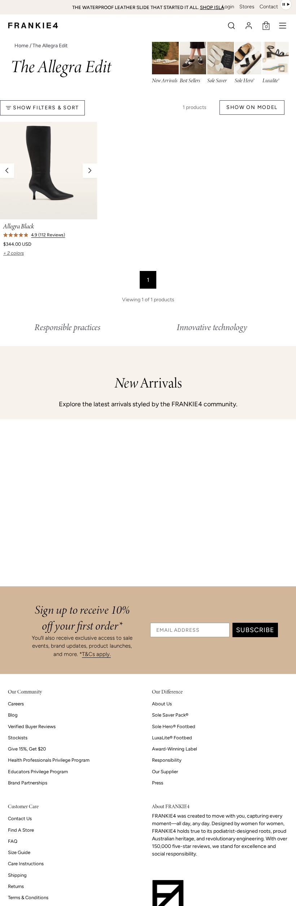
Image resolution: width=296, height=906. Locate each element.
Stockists (17, 737)
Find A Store (21, 830)
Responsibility (167, 760)
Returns (16, 886)
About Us (162, 703)
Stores (246, 7)
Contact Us (20, 818)
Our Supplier (165, 771)
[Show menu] (282, 25)
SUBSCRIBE (255, 630)
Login (228, 7)
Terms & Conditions (28, 897)
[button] (231, 25)
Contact (269, 7)
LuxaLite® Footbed (172, 737)
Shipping (17, 875)
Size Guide (19, 852)
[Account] (248, 25)
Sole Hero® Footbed (173, 726)
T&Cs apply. (96, 654)
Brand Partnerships (27, 782)
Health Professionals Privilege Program (49, 760)
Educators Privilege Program (38, 771)
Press (157, 782)
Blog (13, 715)
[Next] (90, 170)
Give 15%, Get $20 (27, 749)
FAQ (12, 841)
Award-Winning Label (174, 749)
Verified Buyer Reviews (32, 726)
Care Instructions (26, 863)
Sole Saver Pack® (170, 715)
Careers (16, 703)
